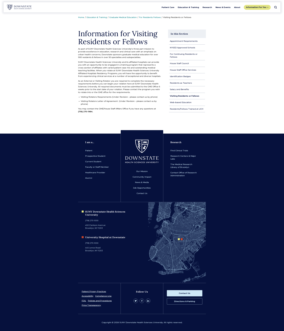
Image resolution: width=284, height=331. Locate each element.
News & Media (142, 182)
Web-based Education (180, 102)
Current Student (93, 161)
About (237, 7)
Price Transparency (91, 305)
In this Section (179, 33)
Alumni (88, 178)
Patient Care (168, 7)
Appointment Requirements (184, 41)
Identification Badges (180, 76)
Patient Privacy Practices (94, 291)
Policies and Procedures (100, 301)
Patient (88, 150)
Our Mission (142, 171)
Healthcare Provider (95, 172)
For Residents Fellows (150, 17)
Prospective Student (95, 156)
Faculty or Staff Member (97, 167)
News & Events (223, 7)
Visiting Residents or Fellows (184, 96)
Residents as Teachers (181, 83)
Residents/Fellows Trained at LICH (186, 109)
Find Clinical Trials (179, 150)
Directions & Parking (184, 301)
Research (207, 7)
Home (81, 17)
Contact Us (142, 193)
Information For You (256, 7)
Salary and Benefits (179, 89)
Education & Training (188, 7)
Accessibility (87, 296)
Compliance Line (103, 296)
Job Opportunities (142, 188)
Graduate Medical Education (123, 17)
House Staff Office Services (183, 70)
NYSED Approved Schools (182, 48)
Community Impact (142, 177)
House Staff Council (179, 63)
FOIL (84, 301)
